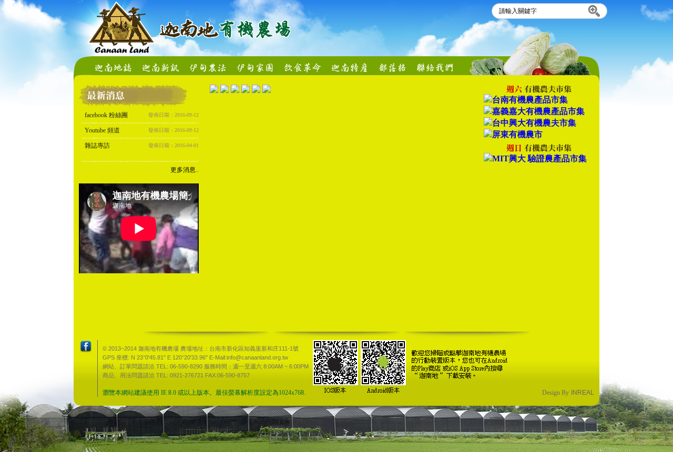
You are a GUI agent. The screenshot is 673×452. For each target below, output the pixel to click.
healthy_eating (302, 65)
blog (392, 65)
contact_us (435, 65)
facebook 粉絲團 (142, 115)
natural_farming (207, 65)
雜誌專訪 (142, 145)
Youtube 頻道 (142, 130)
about (113, 65)
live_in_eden (255, 65)
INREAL (582, 392)
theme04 (349, 65)
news (160, 65)
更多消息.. (184, 169)
